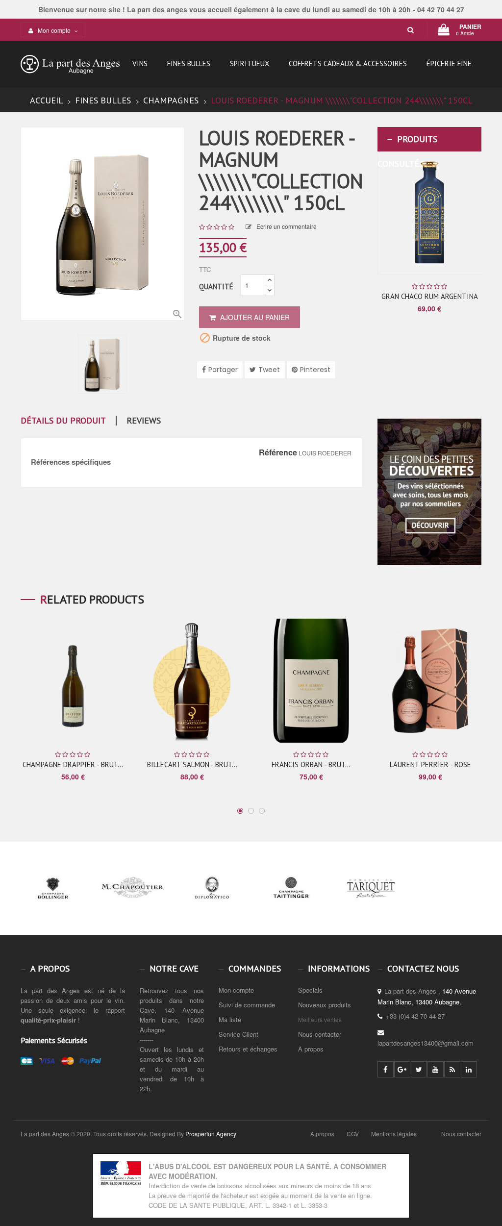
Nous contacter (319, 1034)
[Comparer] (468, 213)
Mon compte (236, 990)
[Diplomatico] (211, 905)
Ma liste (230, 1019)
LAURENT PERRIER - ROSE (430, 764)
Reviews (143, 420)
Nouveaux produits (324, 1004)
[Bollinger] (53, 905)
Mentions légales (394, 1133)
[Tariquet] (370, 905)
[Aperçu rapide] (452, 212)
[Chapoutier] (132, 905)
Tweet (269, 370)
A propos (311, 1048)
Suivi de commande (247, 1004)
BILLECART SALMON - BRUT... (192, 764)
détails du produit (63, 420)
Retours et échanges (248, 1048)
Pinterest (315, 370)
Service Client (238, 1034)
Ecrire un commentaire (286, 226)
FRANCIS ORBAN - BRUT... (311, 764)
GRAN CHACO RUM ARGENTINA (429, 296)
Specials (310, 990)
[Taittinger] (291, 905)
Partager (223, 370)
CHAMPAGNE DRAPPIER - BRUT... (73, 764)
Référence (278, 452)
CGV (353, 1133)
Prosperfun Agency (210, 1133)
